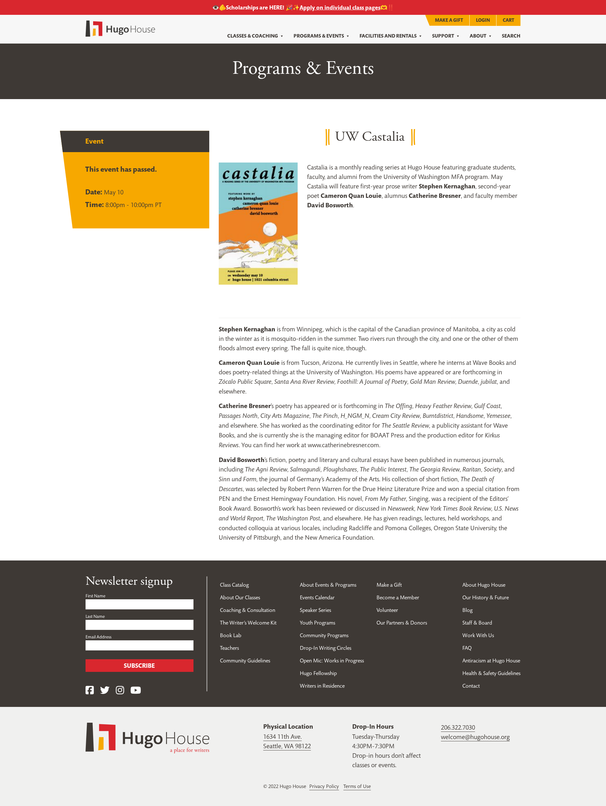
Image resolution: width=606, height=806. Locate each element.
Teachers (229, 647)
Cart (508, 20)
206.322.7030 (458, 727)
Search (511, 36)
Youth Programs (317, 622)
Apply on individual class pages (340, 7)
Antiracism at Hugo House (491, 660)
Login (483, 20)
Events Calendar (317, 597)
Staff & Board (477, 622)
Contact (471, 685)
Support (443, 36)
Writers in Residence (322, 685)
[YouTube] (135, 690)
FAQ (467, 647)
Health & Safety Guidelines (491, 673)
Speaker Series (315, 610)
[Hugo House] (147, 737)
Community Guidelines (245, 660)
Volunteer (387, 610)
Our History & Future (485, 597)
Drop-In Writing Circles (325, 647)
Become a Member (398, 597)
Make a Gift (449, 20)
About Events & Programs (328, 584)
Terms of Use (357, 786)
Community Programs (324, 635)
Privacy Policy (324, 786)
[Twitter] (105, 690)
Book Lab (230, 635)
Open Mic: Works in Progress (332, 660)
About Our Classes (240, 597)
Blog (467, 610)
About (478, 36)
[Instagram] (120, 690)
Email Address (98, 637)
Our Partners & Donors (402, 622)
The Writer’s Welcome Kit (248, 622)
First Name (95, 596)
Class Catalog (234, 584)
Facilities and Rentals (388, 36)
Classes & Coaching (252, 36)
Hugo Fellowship (318, 673)
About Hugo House (483, 584)
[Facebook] (90, 690)
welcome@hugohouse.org (475, 737)
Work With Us (478, 635)
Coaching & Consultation (247, 610)
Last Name (95, 616)
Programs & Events (319, 36)
